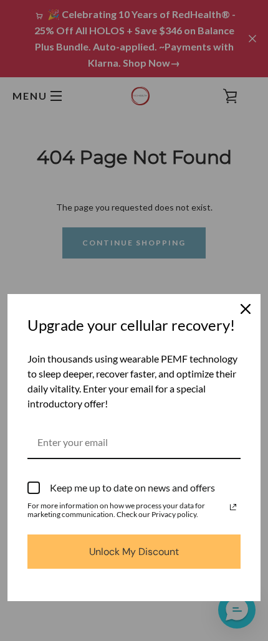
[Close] (246, 309)
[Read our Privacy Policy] (233, 507)
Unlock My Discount (134, 551)
